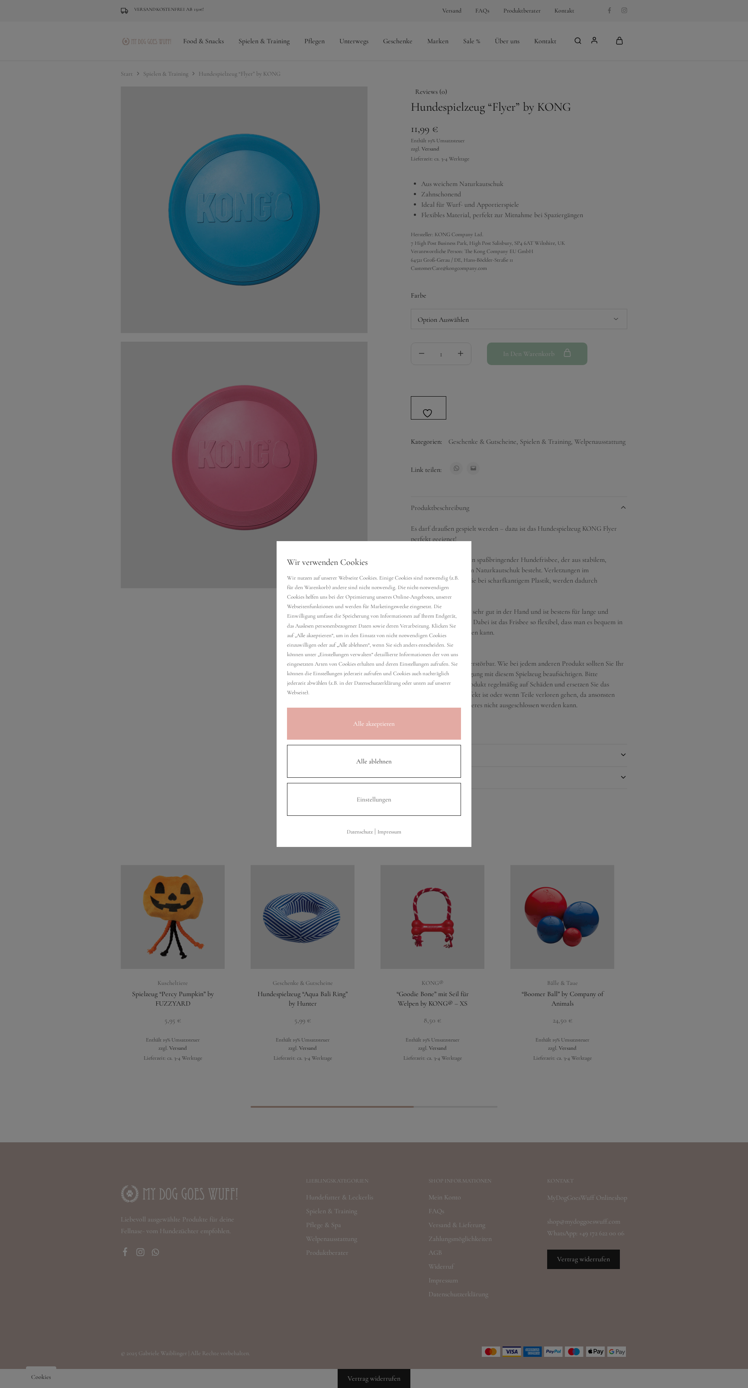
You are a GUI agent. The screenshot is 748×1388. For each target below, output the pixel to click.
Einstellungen (374, 799)
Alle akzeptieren (374, 724)
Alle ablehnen (374, 761)
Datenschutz (360, 831)
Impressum (389, 831)
